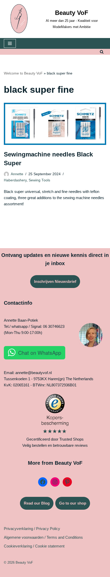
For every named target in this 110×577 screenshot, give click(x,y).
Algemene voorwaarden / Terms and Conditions (43, 537)
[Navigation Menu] (10, 43)
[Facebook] (42, 482)
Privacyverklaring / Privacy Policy (32, 528)
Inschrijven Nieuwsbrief (55, 281)
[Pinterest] (67, 482)
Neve (33, 572)
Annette (17, 174)
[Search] (102, 52)
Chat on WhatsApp (39, 352)
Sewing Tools (39, 180)
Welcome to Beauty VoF (23, 73)
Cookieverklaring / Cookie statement (34, 546)
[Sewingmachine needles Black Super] (55, 124)
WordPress (71, 572)
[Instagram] (55, 482)
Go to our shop (72, 503)
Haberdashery (15, 180)
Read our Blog (37, 503)
